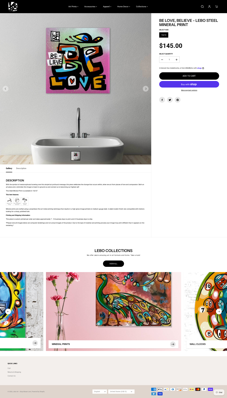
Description (21, 168)
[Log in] (209, 6)
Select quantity (166, 54)
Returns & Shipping (14, 372)
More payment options (189, 90)
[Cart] (216, 6)
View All (113, 264)
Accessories (90, 6)
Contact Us (12, 376)
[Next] (146, 89)
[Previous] (5, 89)
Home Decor (123, 6)
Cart (9, 368)
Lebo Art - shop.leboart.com (22, 391)
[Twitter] (170, 100)
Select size (164, 30)
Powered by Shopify (38, 391)
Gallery (9, 168)
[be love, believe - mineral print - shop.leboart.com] (75, 88)
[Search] (202, 6)
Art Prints (72, 6)
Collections (141, 6)
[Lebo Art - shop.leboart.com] (13, 6)
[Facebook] (162, 100)
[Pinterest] (177, 100)
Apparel (106, 6)
